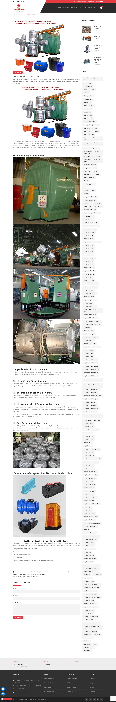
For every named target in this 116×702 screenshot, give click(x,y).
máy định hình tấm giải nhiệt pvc (92, 321)
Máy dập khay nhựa (89, 296)
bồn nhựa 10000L (88, 96)
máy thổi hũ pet (88, 578)
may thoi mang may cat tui (91, 607)
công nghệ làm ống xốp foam (91, 131)
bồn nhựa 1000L (22, 574)
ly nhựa (86, 187)
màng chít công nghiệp (89, 200)
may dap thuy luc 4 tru (89, 306)
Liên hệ (95, 8)
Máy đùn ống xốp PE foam (90, 337)
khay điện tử (87, 174)
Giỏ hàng (92, 691)
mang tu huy (97, 203)
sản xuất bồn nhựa (35, 543)
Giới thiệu (70, 8)
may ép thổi (97, 346)
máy (85, 213)
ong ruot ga (97, 634)
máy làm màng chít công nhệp (91, 503)
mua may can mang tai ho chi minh (91, 627)
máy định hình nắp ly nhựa (90, 318)
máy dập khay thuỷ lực (89, 300)
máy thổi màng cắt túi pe (90, 594)
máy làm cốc (97, 458)
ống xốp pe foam (88, 637)
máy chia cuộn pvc (88, 290)
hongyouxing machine (89, 168)
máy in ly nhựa (87, 446)
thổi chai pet (87, 650)
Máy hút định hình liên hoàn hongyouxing (91, 385)
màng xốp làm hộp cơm (90, 209)
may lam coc (87, 458)
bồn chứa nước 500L (28, 572)
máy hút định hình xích (89, 402)
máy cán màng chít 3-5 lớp (90, 222)
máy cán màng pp (88, 254)
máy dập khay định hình (90, 293)
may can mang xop (89, 264)
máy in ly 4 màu (88, 433)
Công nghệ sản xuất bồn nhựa (26, 76)
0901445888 (20, 1)
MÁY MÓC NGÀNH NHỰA (90, 526)
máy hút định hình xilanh (90, 405)
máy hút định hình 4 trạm (90, 363)
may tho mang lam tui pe (90, 539)
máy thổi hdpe (97, 574)
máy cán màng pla (88, 248)
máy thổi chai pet (88, 562)
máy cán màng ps (88, 261)
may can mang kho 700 (90, 229)
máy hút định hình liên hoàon (91, 389)
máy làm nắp (87, 507)
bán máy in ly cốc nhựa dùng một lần (92, 79)
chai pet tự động (88, 118)
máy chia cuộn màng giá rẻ (91, 283)
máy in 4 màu (87, 420)
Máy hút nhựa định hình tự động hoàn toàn (92, 416)
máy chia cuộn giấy (89, 280)
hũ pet (95, 171)
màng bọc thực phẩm (89, 190)
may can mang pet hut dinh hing (92, 242)
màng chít (86, 193)
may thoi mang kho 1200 (90, 603)
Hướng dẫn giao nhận (49, 687)
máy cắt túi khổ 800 (89, 274)
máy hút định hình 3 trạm (90, 359)
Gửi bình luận (18, 617)
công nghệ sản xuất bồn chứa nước (36, 574)
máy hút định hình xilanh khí (91, 408)
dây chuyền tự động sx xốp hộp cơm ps (92, 160)
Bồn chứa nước (19, 572)
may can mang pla (88, 245)
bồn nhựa (36, 572)
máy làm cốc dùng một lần (90, 462)
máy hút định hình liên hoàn (91, 376)
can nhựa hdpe (87, 108)
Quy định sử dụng (71, 691)
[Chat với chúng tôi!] (3, 689)
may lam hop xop (88, 481)
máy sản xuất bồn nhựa (19, 576)
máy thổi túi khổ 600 (89, 619)
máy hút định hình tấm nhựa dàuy (92, 395)
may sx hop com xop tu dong (91, 536)
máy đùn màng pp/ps (89, 334)
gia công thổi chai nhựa (90, 164)
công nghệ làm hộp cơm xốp (91, 125)
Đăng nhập (100, 1)
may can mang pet (88, 235)
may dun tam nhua (89, 340)
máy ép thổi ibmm (88, 350)
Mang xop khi (97, 206)
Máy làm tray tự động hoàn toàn (92, 523)
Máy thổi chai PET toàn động (91, 568)
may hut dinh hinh (88, 353)
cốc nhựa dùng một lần (90, 121)
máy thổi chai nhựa (89, 555)
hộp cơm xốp (87, 171)
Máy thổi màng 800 (89, 581)
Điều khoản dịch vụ (49, 691)
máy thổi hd (87, 574)
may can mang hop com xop (91, 225)
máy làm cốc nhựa (88, 468)
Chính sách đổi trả (71, 687)
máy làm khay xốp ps (89, 491)
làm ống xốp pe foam (89, 184)
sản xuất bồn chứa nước (32, 576)
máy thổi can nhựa (88, 545)
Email (15, 595)
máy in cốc (97, 420)
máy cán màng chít (89, 219)
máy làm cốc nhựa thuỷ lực (91, 475)
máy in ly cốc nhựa (88, 439)
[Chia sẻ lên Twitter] (75, 572)
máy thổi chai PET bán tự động (92, 565)
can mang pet (87, 102)
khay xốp (86, 180)
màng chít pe (87, 203)
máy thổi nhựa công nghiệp (91, 616)
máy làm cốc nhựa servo (90, 471)
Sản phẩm (79, 8)
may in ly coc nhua (88, 436)
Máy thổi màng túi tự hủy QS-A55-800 (98, 47)
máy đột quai (87, 327)
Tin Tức (87, 8)
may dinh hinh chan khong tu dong (91, 310)
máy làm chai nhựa (89, 455)
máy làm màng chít (89, 500)
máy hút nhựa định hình (90, 411)
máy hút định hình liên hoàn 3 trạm (91, 380)
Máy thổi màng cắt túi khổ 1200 (92, 584)
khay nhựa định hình (89, 177)
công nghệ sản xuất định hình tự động (92, 143)
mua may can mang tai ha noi (91, 623)
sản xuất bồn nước (51, 79)
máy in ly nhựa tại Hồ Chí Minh (91, 449)
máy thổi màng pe (88, 610)
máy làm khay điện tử (89, 484)
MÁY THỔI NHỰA (88, 613)
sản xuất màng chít (89, 647)
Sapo (45, 699)
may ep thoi (87, 346)
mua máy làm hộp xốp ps (90, 631)
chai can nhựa (87, 112)
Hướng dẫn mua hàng (49, 678)
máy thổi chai (87, 552)
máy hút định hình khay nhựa (91, 369)
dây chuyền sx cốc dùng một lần (92, 156)
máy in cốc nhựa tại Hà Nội (90, 429)
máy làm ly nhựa (88, 494)
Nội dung (16, 602)
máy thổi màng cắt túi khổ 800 (91, 587)
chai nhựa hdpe (88, 115)
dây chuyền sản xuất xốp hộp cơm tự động (91, 152)
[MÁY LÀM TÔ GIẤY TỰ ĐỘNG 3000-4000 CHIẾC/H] (87, 61)
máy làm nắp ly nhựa (89, 513)
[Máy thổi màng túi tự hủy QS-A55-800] (87, 49)
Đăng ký (92, 1)
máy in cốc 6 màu (88, 423)
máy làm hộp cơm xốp (89, 478)
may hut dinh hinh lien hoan (91, 372)
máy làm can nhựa (88, 452)
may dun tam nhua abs (90, 343)
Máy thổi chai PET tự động (90, 571)
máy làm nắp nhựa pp (89, 520)
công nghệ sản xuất (89, 134)
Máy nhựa (86, 529)
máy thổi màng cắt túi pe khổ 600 (92, 597)
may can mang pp (88, 251)
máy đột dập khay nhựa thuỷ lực (92, 324)
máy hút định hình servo (90, 392)
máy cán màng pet (88, 238)
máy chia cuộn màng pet (90, 287)
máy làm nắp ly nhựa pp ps (91, 516)
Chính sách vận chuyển (73, 683)
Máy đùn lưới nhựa (88, 330)
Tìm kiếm (92, 678)
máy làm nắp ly (88, 510)
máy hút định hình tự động (90, 399)
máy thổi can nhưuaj (89, 549)
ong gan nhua (87, 634)
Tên (14, 588)
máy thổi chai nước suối (90, 558)
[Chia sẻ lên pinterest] (77, 572)
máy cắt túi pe (87, 277)
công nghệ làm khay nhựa (90, 128)
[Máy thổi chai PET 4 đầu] (87, 38)
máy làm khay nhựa (89, 487)
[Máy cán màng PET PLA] (87, 29)
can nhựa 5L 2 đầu (88, 105)
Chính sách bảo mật (72, 678)
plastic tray (86, 641)
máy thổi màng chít (89, 600)
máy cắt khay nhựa (89, 267)
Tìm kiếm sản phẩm (81, 1)
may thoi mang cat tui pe (90, 590)
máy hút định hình (88, 356)
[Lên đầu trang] (111, 700)
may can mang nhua (89, 232)
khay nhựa (96, 174)
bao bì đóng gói (88, 83)
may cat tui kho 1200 (89, 271)
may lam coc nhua (88, 465)
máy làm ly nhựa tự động (90, 497)
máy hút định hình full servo (91, 366)
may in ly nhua (87, 442)
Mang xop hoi (87, 206)
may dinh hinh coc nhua (90, 314)
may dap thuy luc (88, 303)
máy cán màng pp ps (89, 258)
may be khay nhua (94, 213)
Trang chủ (61, 8)
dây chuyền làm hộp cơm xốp (91, 148)
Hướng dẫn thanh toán (50, 683)
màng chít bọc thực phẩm (90, 197)
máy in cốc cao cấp (89, 426)
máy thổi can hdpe (88, 542)
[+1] (79, 572)
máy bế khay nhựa (88, 216)
